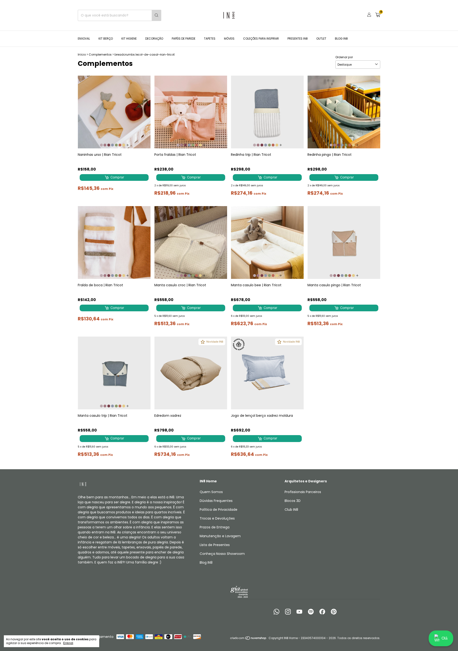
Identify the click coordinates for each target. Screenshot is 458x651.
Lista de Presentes (215, 544)
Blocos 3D (293, 500)
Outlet (321, 38)
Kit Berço (106, 38)
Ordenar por (344, 57)
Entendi (68, 643)
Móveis (229, 38)
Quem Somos (211, 492)
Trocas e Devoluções (217, 518)
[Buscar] (156, 15)
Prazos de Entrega (214, 527)
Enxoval (84, 38)
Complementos (100, 54)
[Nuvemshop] (248, 639)
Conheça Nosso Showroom (222, 553)
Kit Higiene (129, 38)
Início (82, 54)
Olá (445, 638)
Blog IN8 (341, 38)
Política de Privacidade (218, 509)
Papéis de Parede (183, 38)
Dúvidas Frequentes (216, 500)
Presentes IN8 (297, 38)
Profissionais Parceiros (303, 492)
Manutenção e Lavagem (220, 536)
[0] (377, 15)
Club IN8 (291, 509)
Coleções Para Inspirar (261, 38)
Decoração (154, 38)
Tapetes (209, 38)
